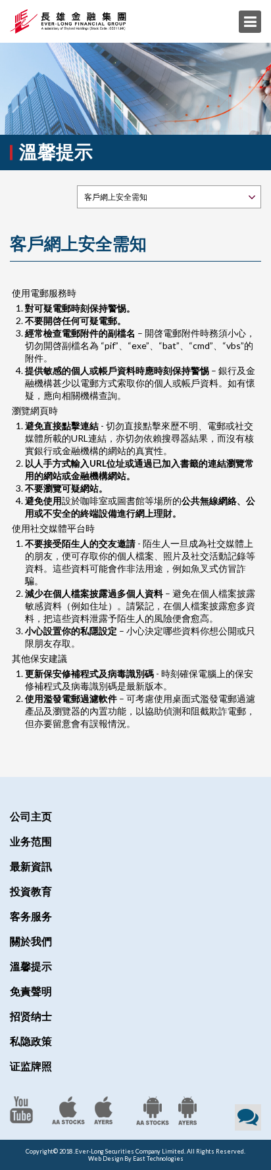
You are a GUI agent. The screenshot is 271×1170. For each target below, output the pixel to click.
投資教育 (31, 891)
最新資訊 (31, 866)
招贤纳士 (31, 1016)
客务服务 (31, 916)
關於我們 (31, 941)
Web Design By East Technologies (136, 1158)
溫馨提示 (31, 966)
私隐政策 (31, 1041)
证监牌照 (31, 1066)
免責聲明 (31, 991)
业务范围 (31, 841)
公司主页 (31, 816)
